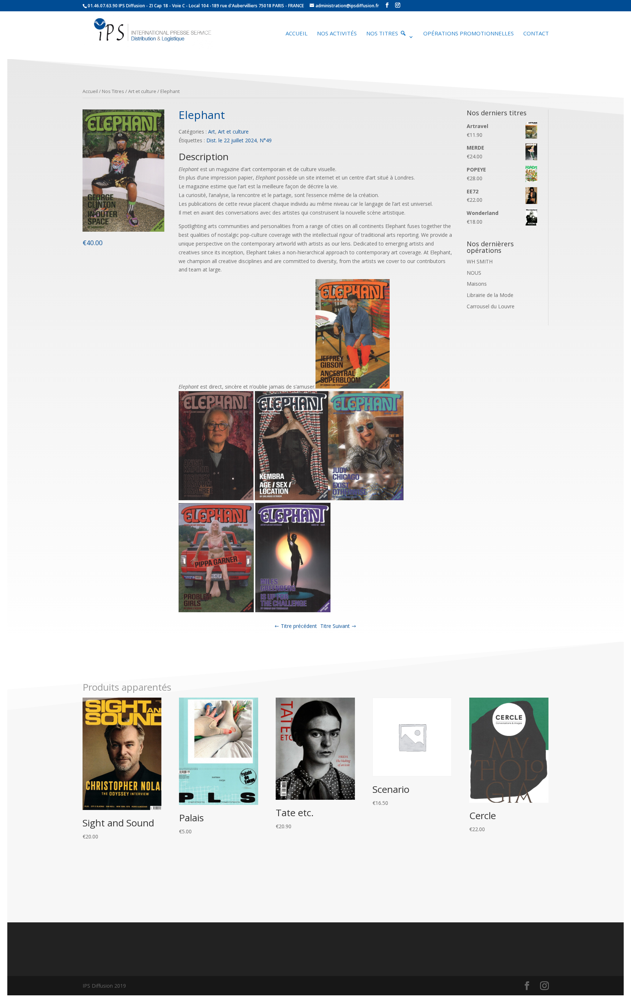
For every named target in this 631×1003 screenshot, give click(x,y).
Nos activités (337, 34)
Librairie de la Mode (490, 295)
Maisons (477, 283)
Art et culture (142, 91)
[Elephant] (124, 229)
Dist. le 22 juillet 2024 (231, 140)
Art (211, 131)
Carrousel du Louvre (491, 306)
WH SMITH (480, 261)
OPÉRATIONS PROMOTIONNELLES (468, 34)
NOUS (474, 272)
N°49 (266, 140)
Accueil (296, 34)
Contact (536, 34)
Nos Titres (113, 91)
